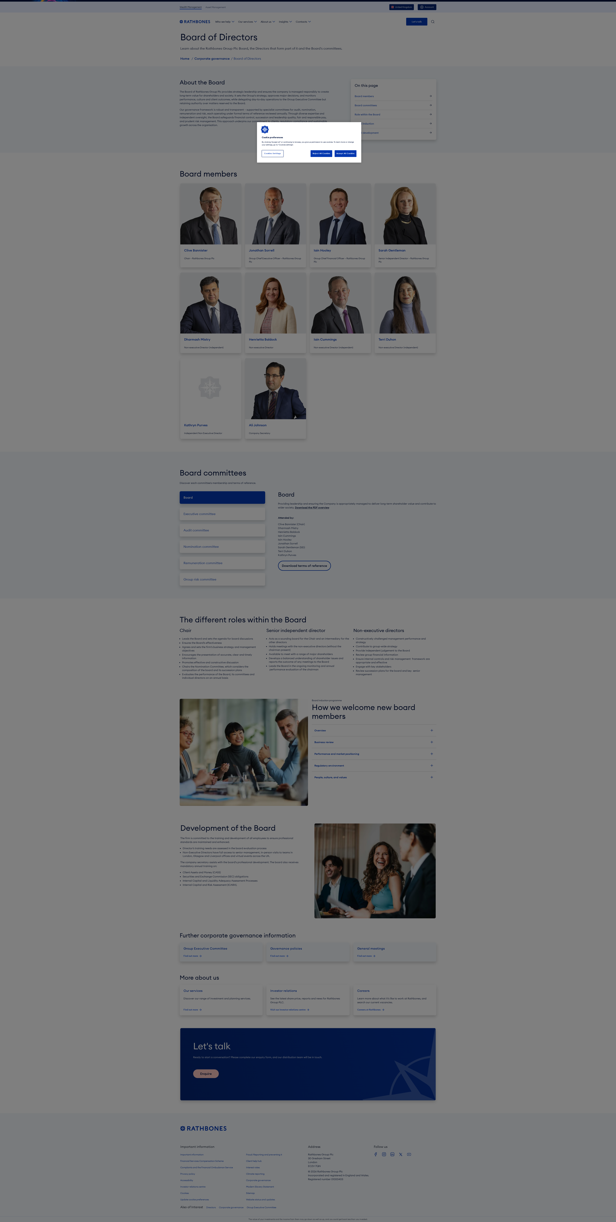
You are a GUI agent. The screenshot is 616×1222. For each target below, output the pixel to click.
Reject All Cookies (321, 153)
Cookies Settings (272, 153)
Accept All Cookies (345, 153)
